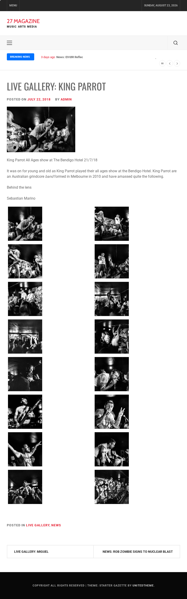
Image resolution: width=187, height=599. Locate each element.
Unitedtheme (143, 585)
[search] (175, 43)
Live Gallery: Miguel (31, 551)
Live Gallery (37, 525)
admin (66, 99)
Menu (13, 5)
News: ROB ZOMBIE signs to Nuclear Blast (138, 551)
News (56, 525)
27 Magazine (23, 21)
